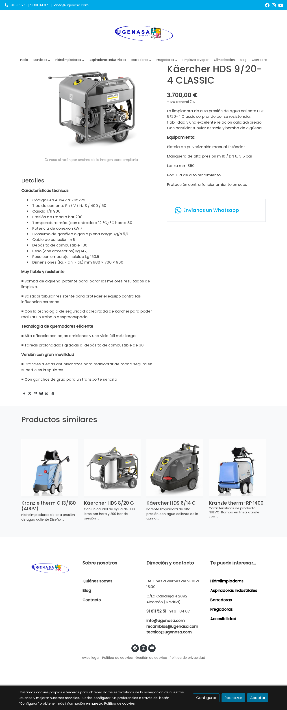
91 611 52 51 (156, 611)
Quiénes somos (97, 581)
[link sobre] (47, 568)
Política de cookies (117, 657)
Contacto (92, 600)
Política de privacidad (187, 657)
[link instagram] (274, 5)
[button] (70, 60)
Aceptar (257, 697)
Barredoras (221, 600)
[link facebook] (267, 5)
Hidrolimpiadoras (227, 581)
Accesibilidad (223, 618)
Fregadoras (221, 609)
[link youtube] (280, 5)
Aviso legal (90, 657)
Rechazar (233, 697)
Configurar (206, 697)
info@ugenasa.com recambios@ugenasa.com (172, 623)
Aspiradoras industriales (233, 590)
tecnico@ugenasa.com (169, 632)
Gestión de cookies (151, 657)
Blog (87, 590)
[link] (143, 32)
